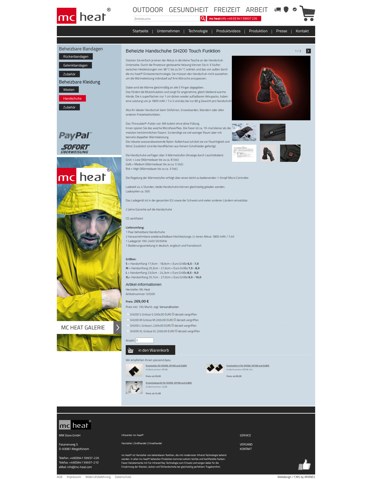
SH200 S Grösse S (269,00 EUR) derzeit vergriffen (163, 314)
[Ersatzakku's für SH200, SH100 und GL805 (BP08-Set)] (214, 372)
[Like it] (304, 464)
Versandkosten (169, 306)
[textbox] (167, 18)
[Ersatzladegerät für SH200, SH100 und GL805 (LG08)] (134, 393)
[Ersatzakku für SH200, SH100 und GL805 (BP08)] (134, 375)
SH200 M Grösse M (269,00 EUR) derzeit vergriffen (164, 320)
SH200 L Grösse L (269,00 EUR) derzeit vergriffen (163, 325)
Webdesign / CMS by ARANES (296, 476)
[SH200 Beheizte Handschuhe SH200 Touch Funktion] (244, 133)
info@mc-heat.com (79, 467)
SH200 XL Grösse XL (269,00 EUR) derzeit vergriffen (165, 331)
